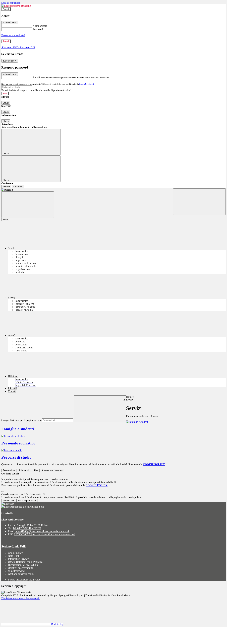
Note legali (13, 555)
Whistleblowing (16, 570)
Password (38, 29)
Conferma (17, 186)
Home (129, 396)
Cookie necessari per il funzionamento (21, 494)
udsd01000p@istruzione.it (42, 531)
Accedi (6, 9)
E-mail (36, 77)
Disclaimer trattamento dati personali (20, 598)
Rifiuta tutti (28, 470)
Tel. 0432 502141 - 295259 (27, 528)
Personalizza (9, 470)
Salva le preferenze (27, 500)
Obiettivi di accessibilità (20, 567)
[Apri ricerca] (199, 201)
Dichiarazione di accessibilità (23, 564)
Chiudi (6, 103)
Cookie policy (15, 552)
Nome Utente (40, 25)
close (5, 219)
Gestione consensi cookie (21, 573)
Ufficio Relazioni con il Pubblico (25, 561)
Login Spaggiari (86, 84)
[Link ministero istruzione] (16, 5)
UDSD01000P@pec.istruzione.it (44, 534)
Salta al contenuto (10, 2)
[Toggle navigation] (27, 204)
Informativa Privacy (18, 558)
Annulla (6, 186)
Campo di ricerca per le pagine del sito (21, 420)
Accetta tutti (52, 470)
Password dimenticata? (13, 35)
